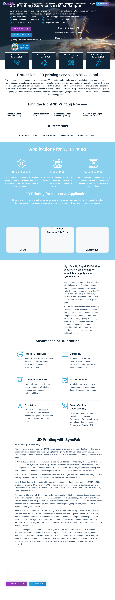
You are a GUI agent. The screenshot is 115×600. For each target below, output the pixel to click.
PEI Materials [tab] (67, 135)
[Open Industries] (41, 4)
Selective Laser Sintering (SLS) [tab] (14, 115)
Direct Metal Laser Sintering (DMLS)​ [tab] (62, 115)
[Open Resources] (85, 4)
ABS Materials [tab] (49, 135)
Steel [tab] (35, 135)
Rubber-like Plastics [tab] (86, 135)
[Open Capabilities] (28, 4)
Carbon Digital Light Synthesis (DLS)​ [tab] (92, 115)
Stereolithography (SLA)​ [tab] (41, 115)
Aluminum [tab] (24, 135)
